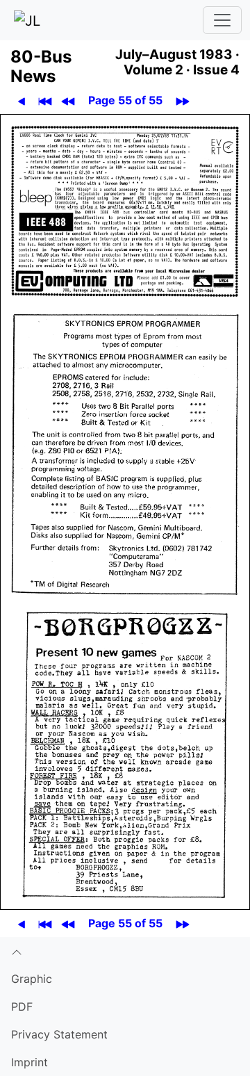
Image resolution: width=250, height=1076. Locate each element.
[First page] (45, 100)
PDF (22, 1006)
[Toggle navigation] (222, 20)
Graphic (31, 979)
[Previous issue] (68, 100)
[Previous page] (21, 100)
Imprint (29, 1062)
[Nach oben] (125, 951)
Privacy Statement (59, 1034)
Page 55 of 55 (125, 100)
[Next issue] (182, 100)
